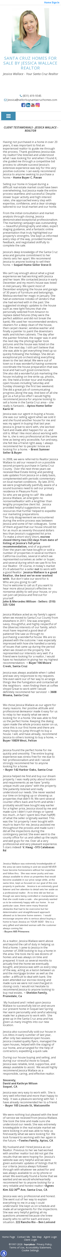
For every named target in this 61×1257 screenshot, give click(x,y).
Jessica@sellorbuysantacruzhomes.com (32, 100)
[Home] (30, 30)
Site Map (37, 1237)
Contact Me (23, 1237)
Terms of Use (16, 1247)
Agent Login (50, 1237)
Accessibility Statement (38, 1247)
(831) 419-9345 (31, 96)
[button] (4, 1253)
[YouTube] (33, 105)
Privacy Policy (44, 1244)
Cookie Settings (30, 1250)
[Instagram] (38, 105)
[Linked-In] (28, 105)
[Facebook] (23, 105)
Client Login (30, 1239)
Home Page (8, 1237)
